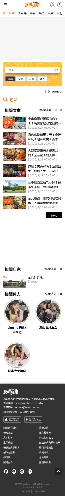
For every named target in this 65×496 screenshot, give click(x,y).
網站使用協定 (46, 437)
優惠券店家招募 (11, 447)
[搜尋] (52, 4)
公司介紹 (8, 432)
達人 (42, 79)
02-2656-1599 (27, 411)
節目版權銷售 (46, 447)
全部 (10, 79)
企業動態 (8, 442)
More (54, 215)
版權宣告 (8, 462)
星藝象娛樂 (45, 462)
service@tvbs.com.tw (27, 407)
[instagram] (29, 471)
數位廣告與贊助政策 (49, 442)
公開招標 (43, 452)
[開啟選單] (5, 4)
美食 (51, 13)
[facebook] (5, 471)
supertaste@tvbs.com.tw (29, 403)
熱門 (42, 13)
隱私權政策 (45, 432)
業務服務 (43, 427)
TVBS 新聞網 (39, 491)
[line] (21, 471)
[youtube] (13, 471)
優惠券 (22, 13)
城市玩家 (9, 13)
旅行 (60, 13)
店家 (31, 79)
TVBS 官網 (25, 491)
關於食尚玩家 (10, 427)
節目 (33, 13)
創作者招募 (9, 452)
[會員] (59, 4)
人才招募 (8, 437)
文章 (21, 79)
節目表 (6, 457)
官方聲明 (43, 457)
